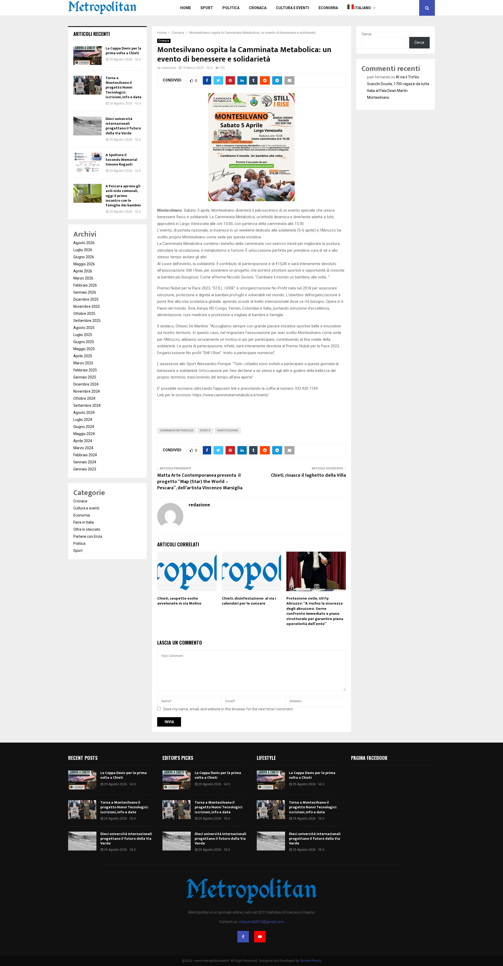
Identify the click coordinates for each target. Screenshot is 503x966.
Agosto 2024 (84, 412)
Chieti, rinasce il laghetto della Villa (308, 475)
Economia (328, 8)
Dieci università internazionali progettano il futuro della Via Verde (123, 126)
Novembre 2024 (86, 391)
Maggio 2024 (84, 434)
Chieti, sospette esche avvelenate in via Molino (179, 601)
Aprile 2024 (82, 441)
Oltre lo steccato (86, 529)
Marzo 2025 (83, 363)
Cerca (366, 34)
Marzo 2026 (83, 278)
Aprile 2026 (82, 271)
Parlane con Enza (87, 536)
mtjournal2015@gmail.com (261, 922)
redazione (168, 68)
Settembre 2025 (87, 321)
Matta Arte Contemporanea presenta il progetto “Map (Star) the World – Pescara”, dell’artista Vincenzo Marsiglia (199, 481)
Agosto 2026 (84, 243)
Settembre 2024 (87, 405)
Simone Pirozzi (310, 961)
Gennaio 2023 (84, 469)
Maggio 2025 (84, 349)
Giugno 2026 (83, 257)
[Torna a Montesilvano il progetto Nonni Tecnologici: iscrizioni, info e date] (87, 85)
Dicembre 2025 (86, 299)
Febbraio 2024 (85, 455)
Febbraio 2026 (85, 285)
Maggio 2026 (84, 264)
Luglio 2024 (82, 420)
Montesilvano (227, 430)
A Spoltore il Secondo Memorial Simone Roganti (121, 159)
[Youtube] (260, 936)
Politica (230, 8)
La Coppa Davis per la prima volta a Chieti (123, 50)
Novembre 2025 (86, 306)
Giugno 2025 (83, 342)
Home (185, 8)
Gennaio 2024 (84, 462)
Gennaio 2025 (84, 377)
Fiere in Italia (83, 522)
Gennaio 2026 (84, 292)
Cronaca (257, 8)
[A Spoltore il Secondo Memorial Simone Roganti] (87, 162)
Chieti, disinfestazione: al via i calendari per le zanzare (249, 601)
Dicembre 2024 (86, 384)
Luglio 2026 (82, 250)
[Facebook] (243, 936)
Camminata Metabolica (176, 430)
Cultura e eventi (86, 508)
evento (205, 430)
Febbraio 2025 (85, 370)
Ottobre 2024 (84, 398)
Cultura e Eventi (292, 8)
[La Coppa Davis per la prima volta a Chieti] (87, 55)
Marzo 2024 (83, 448)
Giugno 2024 (83, 427)
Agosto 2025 (84, 328)
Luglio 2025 (82, 335)
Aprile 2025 (82, 356)
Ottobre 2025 (84, 313)
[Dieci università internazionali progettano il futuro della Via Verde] (87, 126)
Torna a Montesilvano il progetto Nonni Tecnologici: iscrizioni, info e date (123, 87)
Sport (206, 8)
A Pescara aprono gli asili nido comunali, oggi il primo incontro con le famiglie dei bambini (123, 195)
